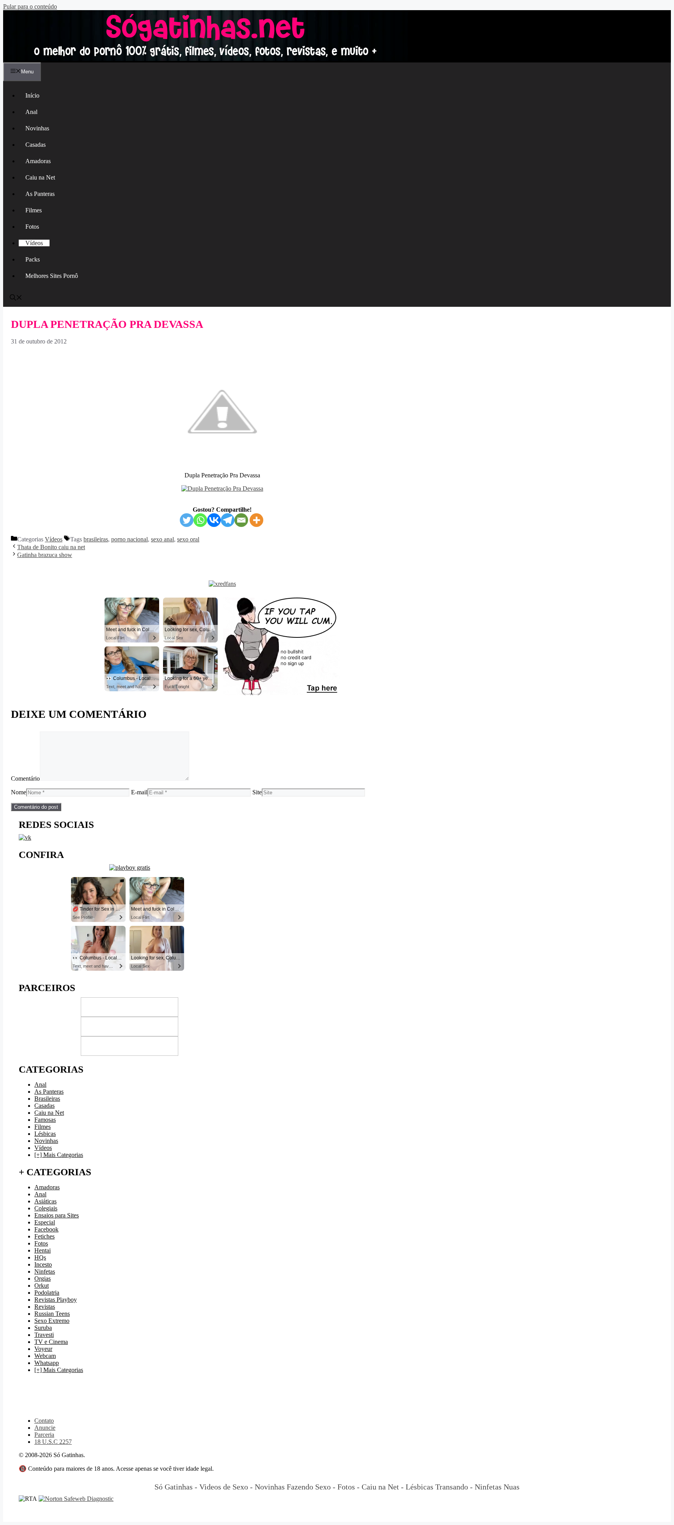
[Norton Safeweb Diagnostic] (76, 1498)
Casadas (35, 144)
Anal (31, 112)
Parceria (44, 1434)
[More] (256, 520)
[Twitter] (186, 520)
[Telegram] (227, 520)
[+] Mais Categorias (58, 1154)
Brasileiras (47, 1098)
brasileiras (95, 539)
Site (257, 792)
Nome (18, 792)
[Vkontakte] (214, 520)
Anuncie (44, 1427)
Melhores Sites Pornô (51, 275)
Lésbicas (45, 1133)
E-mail (139, 792)
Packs (32, 259)
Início (32, 95)
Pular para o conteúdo (30, 6)
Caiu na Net (40, 177)
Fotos (32, 226)
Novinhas (37, 128)
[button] (16, 298)
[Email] (241, 520)
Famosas (45, 1119)
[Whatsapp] (200, 520)
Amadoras (38, 161)
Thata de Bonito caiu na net (51, 547)
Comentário (25, 778)
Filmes (33, 210)
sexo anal (162, 539)
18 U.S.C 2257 (53, 1441)
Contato (44, 1420)
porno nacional (129, 539)
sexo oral (188, 539)
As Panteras (40, 193)
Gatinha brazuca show (44, 555)
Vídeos (34, 243)
